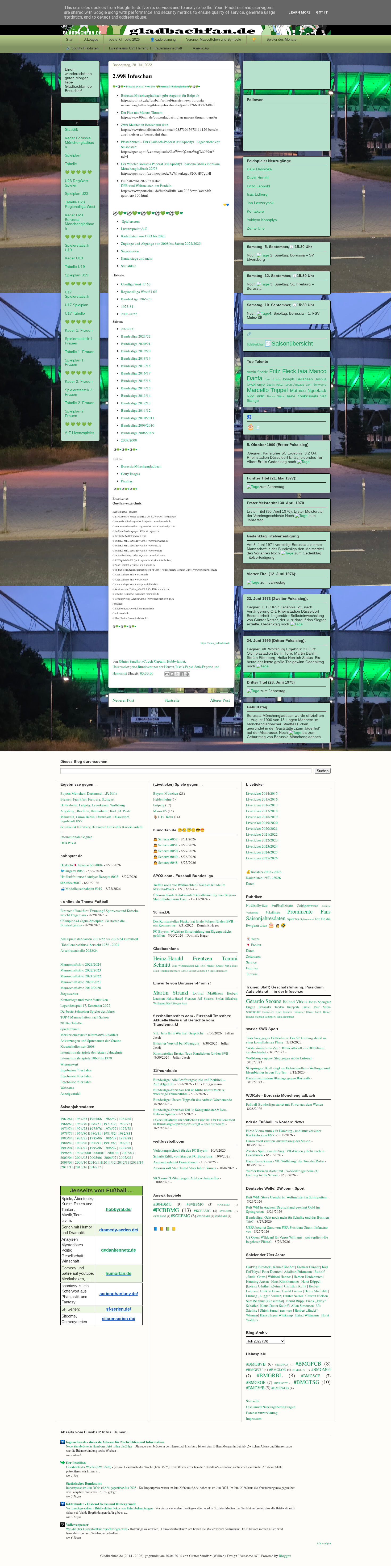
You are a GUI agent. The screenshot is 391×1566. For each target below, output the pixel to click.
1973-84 (127, 306)
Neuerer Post (123, 700)
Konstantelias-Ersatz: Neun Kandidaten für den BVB (190, 1053)
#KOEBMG (202, 1210)
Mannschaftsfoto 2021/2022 (80, 976)
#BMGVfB (255, 1387)
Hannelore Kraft (271, 1012)
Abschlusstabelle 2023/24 (79, 950)
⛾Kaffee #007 (70, 882)
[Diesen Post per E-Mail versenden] (167, 674)
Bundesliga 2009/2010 (137, 425)
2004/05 (81, 1157)
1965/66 (96, 1118)
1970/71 (95, 1123)
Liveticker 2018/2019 (262, 816)
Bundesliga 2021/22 (136, 336)
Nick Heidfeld (161, 971)
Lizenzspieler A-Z (134, 228)
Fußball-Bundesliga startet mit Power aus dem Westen (284, 1104)
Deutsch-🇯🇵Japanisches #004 (81, 864)
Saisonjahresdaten (265, 918)
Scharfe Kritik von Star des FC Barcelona (182, 1156)
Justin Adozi (275, 384)
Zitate (263, 926)
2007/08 (125, 1157)
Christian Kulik (295, 1286)
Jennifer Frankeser (293, 1012)
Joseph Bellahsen (297, 379)
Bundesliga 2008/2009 (137, 432)
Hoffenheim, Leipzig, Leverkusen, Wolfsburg (92, 805)
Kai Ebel (200, 965)
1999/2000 (83, 1152)
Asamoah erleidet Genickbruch (175, 1162)
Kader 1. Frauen (79, 330)
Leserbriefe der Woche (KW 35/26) (89, 1467)
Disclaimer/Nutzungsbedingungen (271, 1406)
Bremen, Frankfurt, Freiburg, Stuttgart (87, 799)
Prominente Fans (309, 911)
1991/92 (110, 1142)
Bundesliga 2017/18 (136, 365)
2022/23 (127, 328)
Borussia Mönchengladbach (141, 466)
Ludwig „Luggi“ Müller (263, 1295)
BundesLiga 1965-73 (136, 299)
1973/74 (66, 1128)
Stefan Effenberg (227, 998)
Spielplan (72, 155)
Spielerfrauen (70, 1028)
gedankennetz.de (118, 1250)
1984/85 (81, 1138)
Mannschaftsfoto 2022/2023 (80, 970)
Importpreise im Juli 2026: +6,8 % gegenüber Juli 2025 (101, 1487)
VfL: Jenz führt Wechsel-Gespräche (178, 1033)
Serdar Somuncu (198, 971)
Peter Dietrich (272, 1271)
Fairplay (252, 968)
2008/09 (66, 1162)
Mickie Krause (215, 965)
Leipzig (158, 805)
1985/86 (96, 1138)
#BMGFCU (254, 1369)
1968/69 (66, 1123)
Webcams (67, 1087)
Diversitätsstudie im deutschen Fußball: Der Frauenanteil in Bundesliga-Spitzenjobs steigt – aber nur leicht (194, 1121)
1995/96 (96, 1148)
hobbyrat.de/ (118, 1209)
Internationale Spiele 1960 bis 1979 (86, 1058)
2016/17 (95, 1167)
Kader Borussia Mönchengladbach (79, 142)
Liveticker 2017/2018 (262, 811)
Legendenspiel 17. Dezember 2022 (85, 1005)
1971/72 (110, 1123)
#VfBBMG (221, 1216)
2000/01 (99, 1152)
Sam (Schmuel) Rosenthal (264, 1300)
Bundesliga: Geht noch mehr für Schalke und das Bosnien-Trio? (288, 1219)
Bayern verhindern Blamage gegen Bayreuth (278, 1078)
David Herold (258, 177)
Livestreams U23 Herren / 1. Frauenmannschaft (145, 48)
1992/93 (124, 1142)
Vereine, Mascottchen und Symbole (213, 39)
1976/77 (110, 1128)
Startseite (172, 700)
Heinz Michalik (316, 1291)
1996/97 (110, 1148)
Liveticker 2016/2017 (262, 805)
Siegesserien (130, 251)
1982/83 (124, 1133)
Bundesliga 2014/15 (136, 388)
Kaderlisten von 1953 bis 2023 (143, 236)
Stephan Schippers (265, 1016)
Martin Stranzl (170, 992)
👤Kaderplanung (163, 39)
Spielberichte (255, 344)
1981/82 (110, 1133)
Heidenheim (162, 799)
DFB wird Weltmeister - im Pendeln (146, 185)
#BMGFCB (308, 1363)
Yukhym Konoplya (262, 220)
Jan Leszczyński (260, 203)
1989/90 (81, 1142)
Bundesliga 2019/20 (136, 350)
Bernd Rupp (295, 1300)
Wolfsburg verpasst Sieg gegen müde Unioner (278, 1058)
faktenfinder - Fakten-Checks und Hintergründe (101, 1503)
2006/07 (110, 1157)
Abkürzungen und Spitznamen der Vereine (90, 1040)
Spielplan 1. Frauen (75, 362)
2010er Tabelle (71, 1023)
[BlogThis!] (172, 674)
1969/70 (81, 1123)
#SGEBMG (180, 1215)
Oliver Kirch (313, 1012)
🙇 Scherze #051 (165, 845)
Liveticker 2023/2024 (262, 846)
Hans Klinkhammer (285, 1281)
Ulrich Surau (269, 1310)
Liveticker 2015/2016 (262, 799)
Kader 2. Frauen (79, 381)
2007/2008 (129, 440)
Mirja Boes (231, 965)
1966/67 (110, 1118)
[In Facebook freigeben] (182, 674)
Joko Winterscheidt (183, 965)
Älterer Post (220, 700)
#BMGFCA (281, 1364)
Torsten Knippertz (286, 1007)
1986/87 (110, 1138)
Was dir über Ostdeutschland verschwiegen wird (97, 1529)
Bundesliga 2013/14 (136, 395)
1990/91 (95, 1142)
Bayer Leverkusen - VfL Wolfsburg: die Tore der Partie (285, 1161)
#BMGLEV (298, 1370)
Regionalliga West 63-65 (139, 291)
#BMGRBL (270, 1375)
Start (69, 39)
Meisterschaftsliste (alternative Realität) (89, 1034)
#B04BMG (162, 1204)
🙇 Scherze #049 (165, 856)
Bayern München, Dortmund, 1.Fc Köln (88, 793)
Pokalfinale (273, 912)
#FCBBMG (166, 1210)
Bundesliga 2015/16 (136, 380)
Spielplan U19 (76, 275)
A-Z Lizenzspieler (79, 433)
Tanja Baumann (285, 1016)
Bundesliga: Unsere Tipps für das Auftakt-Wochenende (192, 1099)
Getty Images (130, 473)
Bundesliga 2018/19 (136, 358)
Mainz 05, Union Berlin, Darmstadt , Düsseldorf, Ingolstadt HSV (95, 818)
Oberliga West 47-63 (136, 284)
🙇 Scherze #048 (165, 862)
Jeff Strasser (206, 998)
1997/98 (125, 1148)
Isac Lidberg (257, 194)
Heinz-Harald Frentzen (182, 958)
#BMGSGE (255, 1382)
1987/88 (125, 1138)
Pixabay (127, 481)
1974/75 (81, 1128)
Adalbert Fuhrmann (298, 1271)
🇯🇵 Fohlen (253, 944)
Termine (252, 973)
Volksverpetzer (77, 1524)
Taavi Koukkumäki (302, 396)
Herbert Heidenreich (308, 1276)
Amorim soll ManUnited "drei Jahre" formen (184, 1167)
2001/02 (113, 1152)
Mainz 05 (160, 811)
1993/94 (66, 1148)
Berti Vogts (286, 1310)
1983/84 (66, 1138)
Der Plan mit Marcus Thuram (141, 112)
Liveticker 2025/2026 (262, 858)
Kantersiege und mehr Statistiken (84, 999)
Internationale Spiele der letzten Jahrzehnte (91, 1052)
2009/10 (81, 1162)
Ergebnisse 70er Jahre (75, 1070)
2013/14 (137, 1162)
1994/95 (81, 1148)
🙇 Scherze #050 (165, 850)
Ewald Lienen (292, 1291)
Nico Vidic (256, 396)
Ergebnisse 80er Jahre (75, 1076)
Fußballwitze (257, 905)
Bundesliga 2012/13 (136, 403)
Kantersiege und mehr (136, 258)
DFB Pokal (68, 842)
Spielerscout (131, 221)
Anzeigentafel (70, 1093)
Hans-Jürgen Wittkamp (276, 1315)
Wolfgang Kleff (162, 1003)
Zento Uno (256, 228)
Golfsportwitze (307, 905)
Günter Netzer (293, 1295)
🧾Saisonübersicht (288, 343)
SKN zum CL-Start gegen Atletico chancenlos (186, 1178)
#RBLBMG (159, 1216)
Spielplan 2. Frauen (75, 413)
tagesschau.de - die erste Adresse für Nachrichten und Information (115, 1441)
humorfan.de (118, 1273)
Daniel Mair (310, 1007)
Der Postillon (76, 1462)
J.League (91, 39)
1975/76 (96, 1128)
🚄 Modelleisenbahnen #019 (81, 888)
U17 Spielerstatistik (77, 294)
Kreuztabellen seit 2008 (77, 1046)
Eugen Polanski (258, 1006)
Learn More (300, 12)
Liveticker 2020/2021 (262, 828)
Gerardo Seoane (263, 1001)
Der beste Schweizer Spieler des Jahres (87, 1011)
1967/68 (125, 1118)
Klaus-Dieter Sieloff (274, 1305)
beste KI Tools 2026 (124, 39)
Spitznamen (307, 919)
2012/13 (123, 1162)
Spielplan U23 (76, 193)
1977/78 (125, 1128)
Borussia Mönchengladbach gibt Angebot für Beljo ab (160, 95)
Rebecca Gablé (179, 971)
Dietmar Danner (308, 1266)
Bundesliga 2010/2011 (137, 417)
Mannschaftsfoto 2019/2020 (80, 987)
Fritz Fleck (282, 371)
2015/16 (81, 1167)
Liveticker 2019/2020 (262, 822)
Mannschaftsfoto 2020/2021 (80, 981)
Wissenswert (69, 1064)
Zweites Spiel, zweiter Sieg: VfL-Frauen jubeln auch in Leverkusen (285, 1152)
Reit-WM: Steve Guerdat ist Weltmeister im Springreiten (286, 1197)
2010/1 (94, 1162)
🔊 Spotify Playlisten (82, 48)
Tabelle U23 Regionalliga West (80, 204)
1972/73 (124, 1123)
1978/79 (66, 1133)
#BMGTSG (306, 1382)
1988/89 (66, 1142)
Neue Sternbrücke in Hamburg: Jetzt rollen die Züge (99, 1446)
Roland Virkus (295, 1001)
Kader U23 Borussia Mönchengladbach (79, 221)
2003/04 (66, 1157)
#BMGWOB (280, 1388)
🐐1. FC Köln (163, 816)
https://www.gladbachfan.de (215, 643)
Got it (322, 12)
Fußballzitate (282, 905)
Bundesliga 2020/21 (136, 343)
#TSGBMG (203, 1216)
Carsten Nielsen (316, 1295)
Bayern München (165, 793)
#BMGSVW (281, 1383)
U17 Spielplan (76, 305)
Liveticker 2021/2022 (262, 834)
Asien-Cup (201, 48)
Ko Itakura (255, 211)
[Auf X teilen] (177, 674)
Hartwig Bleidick (258, 1266)
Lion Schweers (316, 384)
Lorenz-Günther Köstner (264, 1286)
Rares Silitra (275, 396)
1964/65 (81, 1118)
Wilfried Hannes (279, 1276)
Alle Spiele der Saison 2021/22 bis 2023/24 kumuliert (99, 938)
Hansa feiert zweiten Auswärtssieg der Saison (278, 1140)
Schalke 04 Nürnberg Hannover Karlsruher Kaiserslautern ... (101, 828)
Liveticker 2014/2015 (262, 793)
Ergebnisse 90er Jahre (75, 1081)
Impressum (253, 1418)
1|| (101, 1162)
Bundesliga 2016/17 (136, 373)
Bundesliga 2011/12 (136, 410)
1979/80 (81, 1133)
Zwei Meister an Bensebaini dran (144, 124)
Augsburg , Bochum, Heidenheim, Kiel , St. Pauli (95, 811)
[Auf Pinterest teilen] (187, 674)
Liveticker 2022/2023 (262, 840)
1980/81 (95, 1133)
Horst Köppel (311, 1281)
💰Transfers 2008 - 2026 (263, 871)
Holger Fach (180, 1003)
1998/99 (66, 1152)
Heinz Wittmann (307, 1315)
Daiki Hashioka (259, 169)
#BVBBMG (195, 1204)
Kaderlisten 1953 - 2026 (263, 877)
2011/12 (109, 1162)
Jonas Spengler (319, 1001)
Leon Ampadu (294, 384)
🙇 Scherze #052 (165, 839)
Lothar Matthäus (208, 993)
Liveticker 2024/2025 (262, 852)
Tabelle (71, 164)
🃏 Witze (253, 938)
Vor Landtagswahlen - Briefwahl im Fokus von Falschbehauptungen (109, 1508)
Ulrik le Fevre (270, 1291)
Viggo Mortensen (217, 971)
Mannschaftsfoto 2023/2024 (80, 964)
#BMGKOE (277, 1369)
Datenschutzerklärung (262, 1412)
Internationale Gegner (76, 836)
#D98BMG (223, 1204)
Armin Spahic (257, 372)
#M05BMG (225, 1211)
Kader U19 (74, 258)
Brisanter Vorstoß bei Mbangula (176, 1043)
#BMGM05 (321, 1369)
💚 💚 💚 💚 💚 (78, 172)
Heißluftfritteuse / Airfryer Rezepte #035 (89, 876)
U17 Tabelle (75, 313)
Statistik (71, 129)
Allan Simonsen (302, 1305)
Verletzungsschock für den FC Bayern (180, 1150)
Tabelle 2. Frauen (79, 403)
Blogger (284, 1555)
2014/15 (67, 1167)
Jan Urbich (272, 379)
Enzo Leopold (258, 186)
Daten (250, 883)
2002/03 (128, 1152)
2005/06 (96, 1157)
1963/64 (66, 1118)
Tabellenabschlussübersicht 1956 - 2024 (90, 944)
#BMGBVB (255, 1364)
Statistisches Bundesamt (84, 1483)
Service (251, 962)
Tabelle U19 (75, 266)
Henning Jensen (257, 1281)
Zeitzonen (253, 956)
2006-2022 (129, 313)
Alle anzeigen (324, 1543)
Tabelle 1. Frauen (79, 352)
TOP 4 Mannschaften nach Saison (84, 1017)
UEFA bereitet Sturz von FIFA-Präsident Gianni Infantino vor (287, 1229)
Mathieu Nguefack (308, 390)
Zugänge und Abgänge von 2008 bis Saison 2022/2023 (161, 243)
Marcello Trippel (267, 390)
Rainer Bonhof (283, 1266)
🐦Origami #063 (72, 870)
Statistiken (128, 265)
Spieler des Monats (281, 39)
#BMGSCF (310, 1375)
